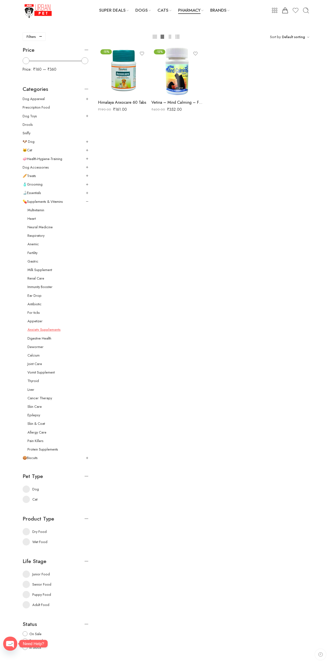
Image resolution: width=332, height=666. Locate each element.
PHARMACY (189, 10)
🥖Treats (29, 175)
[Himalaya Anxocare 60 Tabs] (123, 71)
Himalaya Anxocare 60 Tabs (122, 102)
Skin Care (34, 406)
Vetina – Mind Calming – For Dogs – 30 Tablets (176, 102)
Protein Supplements (42, 449)
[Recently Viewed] (320, 654)
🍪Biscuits (30, 457)
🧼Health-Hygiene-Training (42, 158)
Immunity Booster (39, 286)
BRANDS (218, 10)
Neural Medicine (40, 227)
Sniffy (26, 133)
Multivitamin (35, 210)
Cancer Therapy (39, 398)
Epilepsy (33, 415)
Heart (31, 218)
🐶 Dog (29, 141)
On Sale (35, 633)
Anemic (33, 244)
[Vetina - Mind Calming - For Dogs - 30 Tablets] (176, 71)
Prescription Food (36, 107)
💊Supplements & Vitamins (43, 201)
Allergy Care (36, 432)
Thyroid (33, 380)
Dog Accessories (36, 167)
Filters (31, 36)
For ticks (33, 312)
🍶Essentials (32, 192)
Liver (30, 389)
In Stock (35, 647)
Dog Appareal (34, 98)
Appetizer (35, 321)
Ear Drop (34, 295)
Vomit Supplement (41, 372)
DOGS (141, 10)
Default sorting (293, 36)
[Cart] (285, 10)
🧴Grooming (33, 184)
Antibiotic (34, 304)
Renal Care (35, 278)
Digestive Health (39, 338)
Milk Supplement (39, 269)
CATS (162, 10)
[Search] (306, 10)
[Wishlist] (142, 53)
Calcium (33, 355)
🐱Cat (27, 150)
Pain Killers (35, 440)
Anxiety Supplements (44, 329)
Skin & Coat (36, 423)
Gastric (32, 261)
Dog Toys (30, 116)
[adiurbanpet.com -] (38, 10)
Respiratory (35, 235)
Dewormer (35, 346)
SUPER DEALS (112, 10)
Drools (28, 124)
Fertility (32, 252)
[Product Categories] (274, 10)
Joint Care (34, 363)
